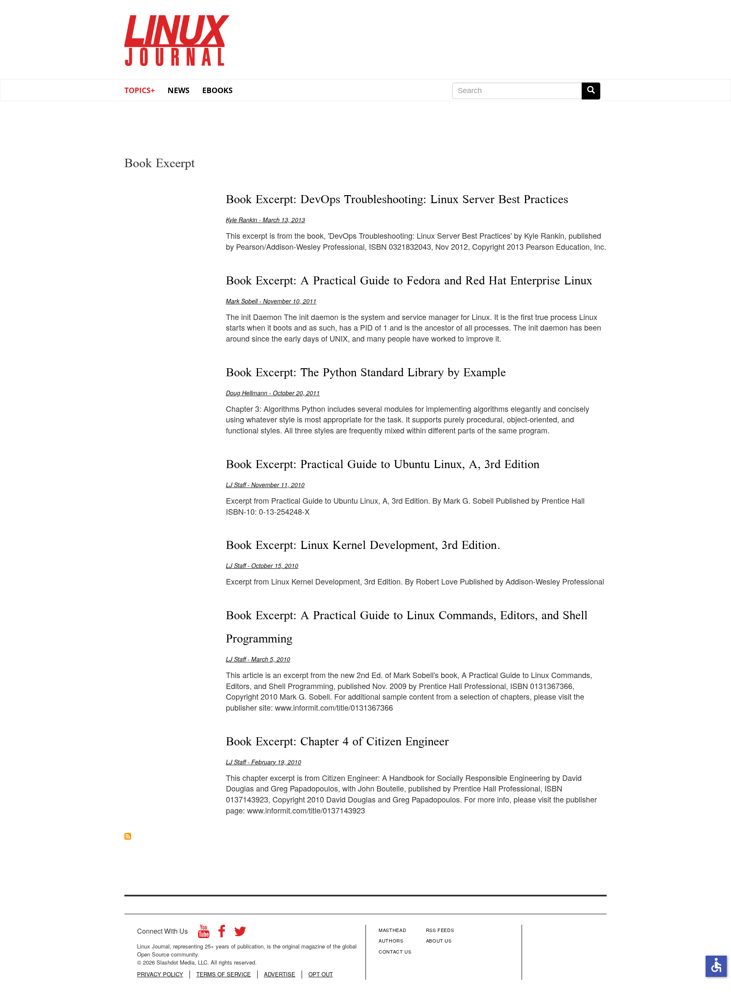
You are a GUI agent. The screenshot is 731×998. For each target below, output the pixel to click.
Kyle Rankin (241, 219)
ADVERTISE (279, 974)
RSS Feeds (440, 929)
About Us (439, 940)
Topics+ (139, 90)
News (179, 90)
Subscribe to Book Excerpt (127, 836)
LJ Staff (236, 484)
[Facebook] (221, 933)
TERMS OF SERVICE (223, 974)
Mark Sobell (242, 301)
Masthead (392, 929)
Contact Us (395, 951)
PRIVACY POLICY (160, 974)
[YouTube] (203, 933)
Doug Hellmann (246, 393)
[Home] (177, 37)
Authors (391, 940)
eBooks (217, 90)
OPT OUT (320, 974)
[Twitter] (240, 933)
